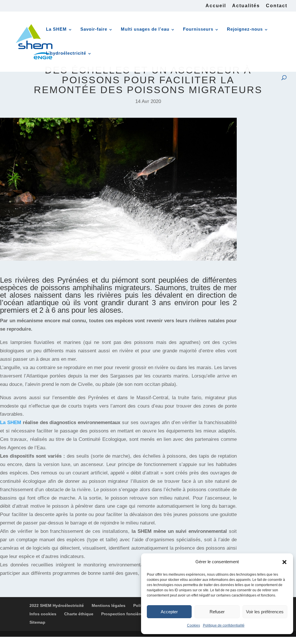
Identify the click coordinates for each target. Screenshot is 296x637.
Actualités (246, 5)
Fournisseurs (198, 29)
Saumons (170, 287)
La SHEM (56, 29)
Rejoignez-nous (245, 29)
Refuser (217, 611)
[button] (284, 562)
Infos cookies (42, 614)
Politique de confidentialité (224, 625)
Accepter (169, 611)
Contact (276, 5)
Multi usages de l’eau (145, 29)
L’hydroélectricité (66, 53)
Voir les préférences (265, 611)
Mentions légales (108, 605)
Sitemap (37, 622)
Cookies (193, 625)
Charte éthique (78, 614)
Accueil (216, 5)
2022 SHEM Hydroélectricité (56, 605)
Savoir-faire (93, 29)
